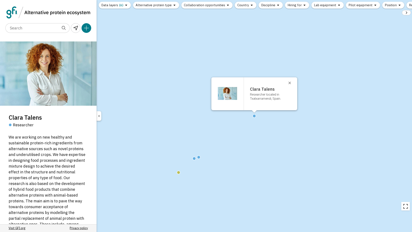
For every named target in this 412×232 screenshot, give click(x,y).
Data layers (112, 5)
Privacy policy (79, 228)
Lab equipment (325, 5)
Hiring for (295, 5)
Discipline (268, 5)
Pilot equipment (360, 5)
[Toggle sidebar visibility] (99, 116)
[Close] (291, 83)
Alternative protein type (154, 5)
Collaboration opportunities (204, 5)
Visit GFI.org (17, 228)
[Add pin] (86, 28)
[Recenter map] (405, 206)
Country (243, 5)
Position (391, 5)
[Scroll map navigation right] (406, 12)
